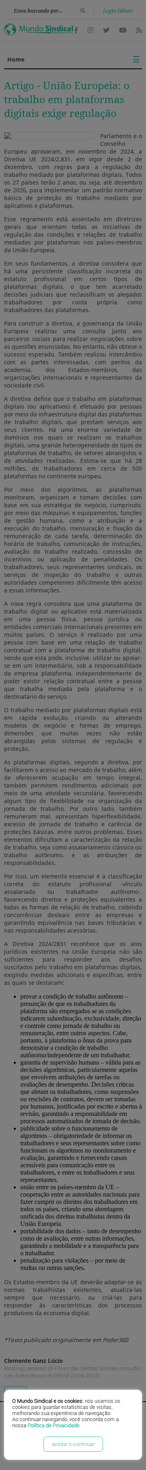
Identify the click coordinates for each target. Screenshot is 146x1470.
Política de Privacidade (53, 1425)
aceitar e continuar (73, 1444)
